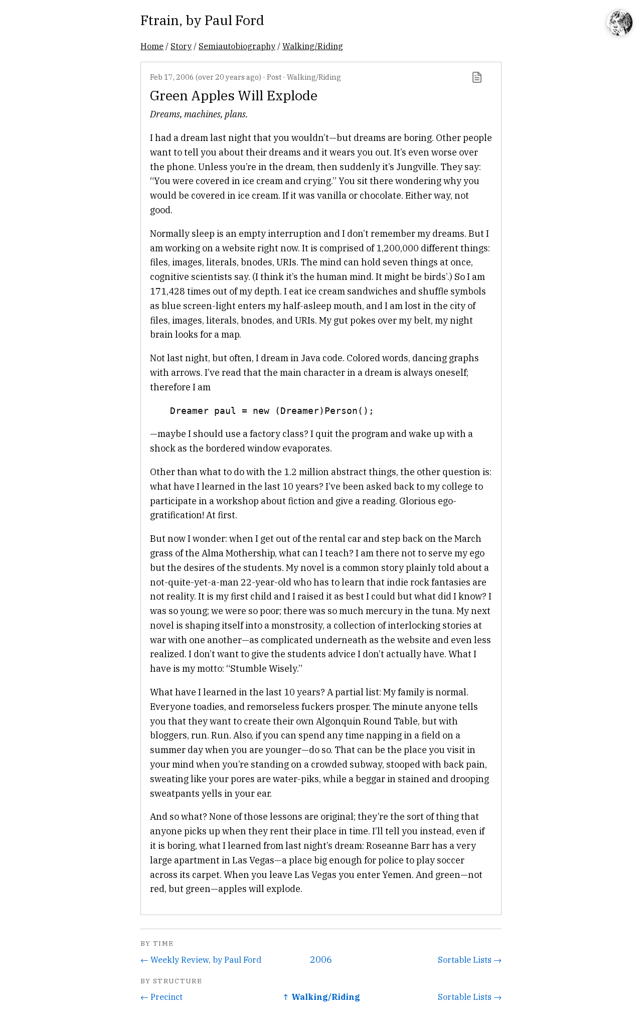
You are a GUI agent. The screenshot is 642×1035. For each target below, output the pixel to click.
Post (274, 77)
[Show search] (619, 23)
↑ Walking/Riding (321, 996)
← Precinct (161, 996)
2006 (321, 959)
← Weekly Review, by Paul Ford (200, 959)
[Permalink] (477, 77)
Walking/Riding (312, 46)
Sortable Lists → (470, 959)
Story (181, 46)
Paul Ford (234, 20)
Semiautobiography (237, 46)
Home (152, 46)
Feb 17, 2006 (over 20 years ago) (205, 77)
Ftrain (159, 20)
